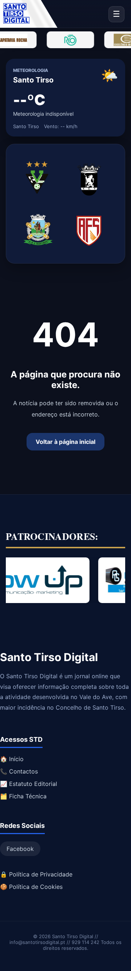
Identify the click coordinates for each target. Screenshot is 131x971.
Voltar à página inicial (65, 441)
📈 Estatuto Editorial (28, 783)
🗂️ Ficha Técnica (23, 796)
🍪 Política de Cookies (31, 886)
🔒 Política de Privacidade (36, 874)
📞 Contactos (19, 771)
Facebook (20, 848)
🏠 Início (12, 759)
